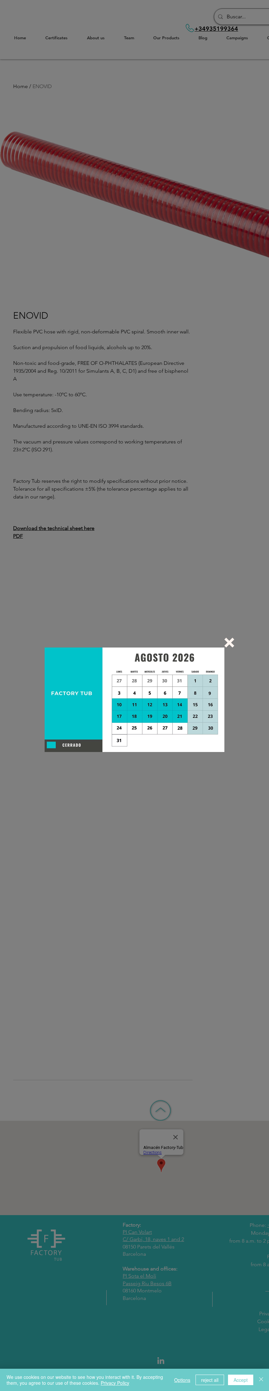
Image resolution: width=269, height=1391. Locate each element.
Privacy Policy (115, 1383)
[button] (229, 643)
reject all (209, 1380)
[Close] (261, 1380)
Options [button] (182, 1380)
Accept (241, 1380)
